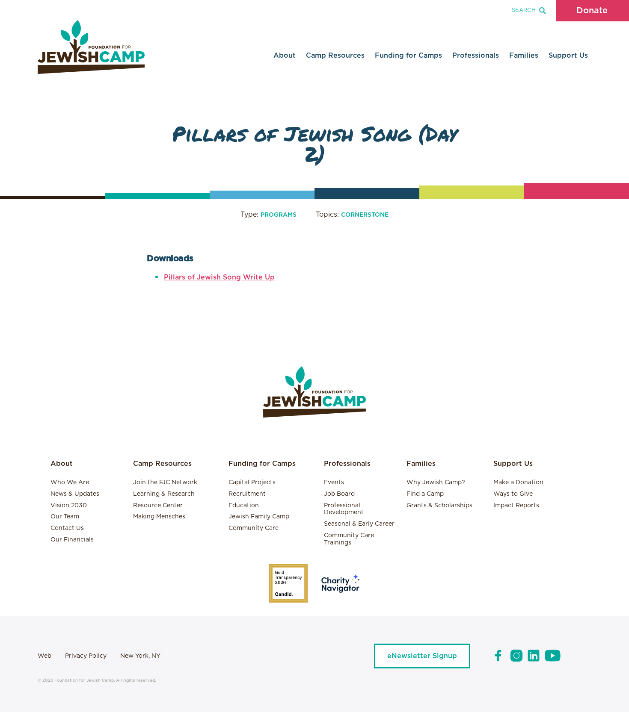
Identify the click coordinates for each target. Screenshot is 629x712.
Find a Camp (425, 494)
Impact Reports (516, 506)
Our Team (64, 517)
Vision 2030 (68, 506)
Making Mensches (159, 517)
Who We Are (69, 482)
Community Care (253, 528)
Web (44, 656)
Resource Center (158, 506)
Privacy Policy (86, 656)
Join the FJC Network (165, 482)
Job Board (339, 494)
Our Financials (72, 540)
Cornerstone (365, 215)
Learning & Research (164, 494)
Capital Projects (252, 482)
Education (243, 506)
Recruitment (247, 494)
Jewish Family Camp (258, 517)
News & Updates (74, 494)
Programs (279, 215)
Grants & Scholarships (439, 506)
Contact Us (67, 528)
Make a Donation (518, 482)
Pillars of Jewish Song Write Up (219, 277)
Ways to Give (513, 494)
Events (334, 482)
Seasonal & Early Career (359, 524)
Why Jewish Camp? (435, 482)
